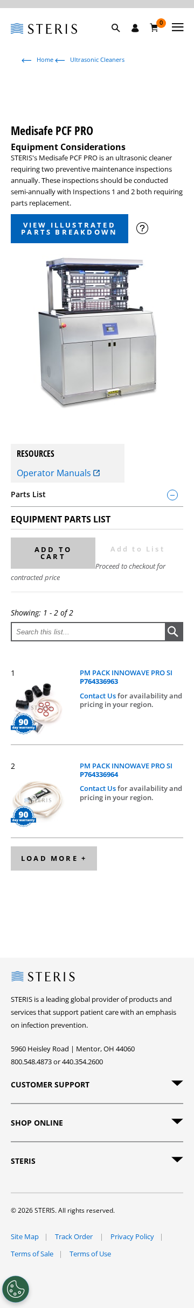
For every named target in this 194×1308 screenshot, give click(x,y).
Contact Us (98, 696)
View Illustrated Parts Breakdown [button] (69, 228)
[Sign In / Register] (135, 28)
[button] (121, 40)
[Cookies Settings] (15, 1289)
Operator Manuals (55, 473)
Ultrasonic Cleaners (97, 59)
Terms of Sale (32, 1253)
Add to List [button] (137, 549)
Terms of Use (90, 1253)
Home (45, 59)
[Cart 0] (154, 27)
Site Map (25, 1236)
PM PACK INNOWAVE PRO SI (126, 677)
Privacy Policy (132, 1236)
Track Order (74, 1236)
